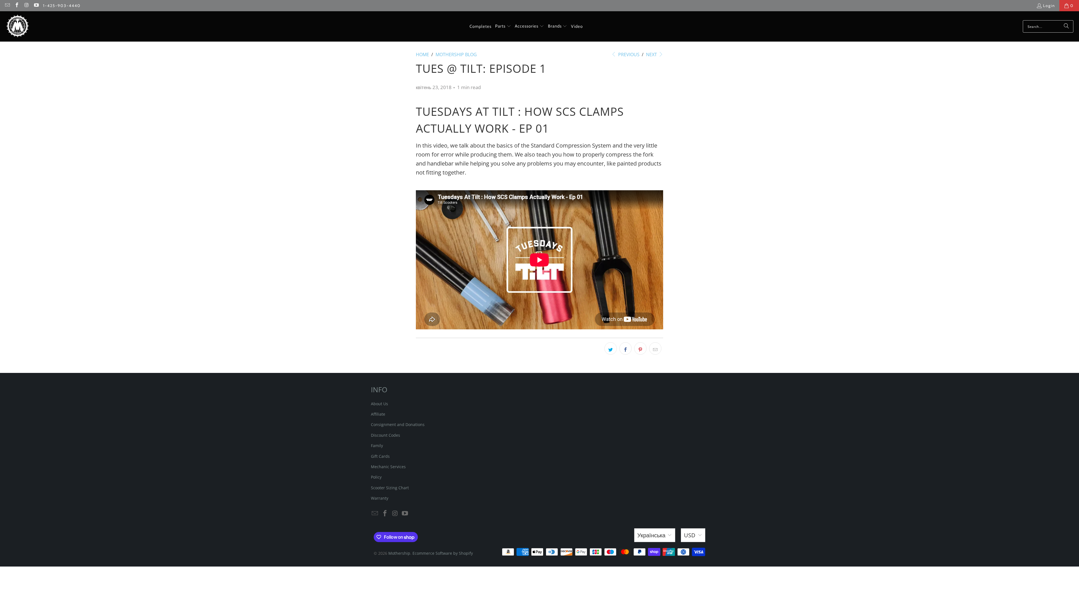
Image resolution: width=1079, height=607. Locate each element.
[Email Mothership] (7, 5)
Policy (376, 477)
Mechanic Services (388, 466)
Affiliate (378, 414)
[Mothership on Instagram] (26, 5)
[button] (503, 26)
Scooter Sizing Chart (390, 487)
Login (1049, 5)
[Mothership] (18, 26)
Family (377, 445)
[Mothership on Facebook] (17, 5)
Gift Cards (380, 456)
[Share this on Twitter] (610, 348)
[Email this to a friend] (655, 348)
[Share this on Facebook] (625, 348)
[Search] (1066, 26)
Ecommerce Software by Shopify (442, 553)
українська (651, 535)
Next (652, 54)
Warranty (379, 498)
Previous (628, 54)
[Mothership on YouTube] (36, 5)
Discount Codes (385, 435)
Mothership (399, 553)
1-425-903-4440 (62, 5)
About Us (379, 403)
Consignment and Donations (398, 424)
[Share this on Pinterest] (640, 348)
